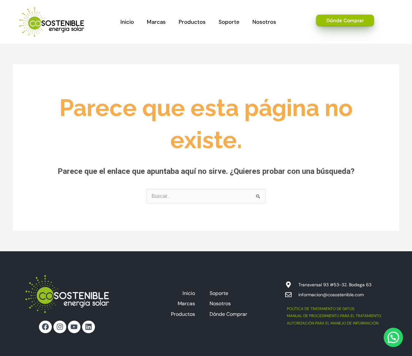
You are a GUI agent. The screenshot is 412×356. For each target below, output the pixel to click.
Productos (192, 21)
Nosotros (264, 21)
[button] (393, 337)
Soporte (229, 21)
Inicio (127, 21)
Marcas (156, 21)
